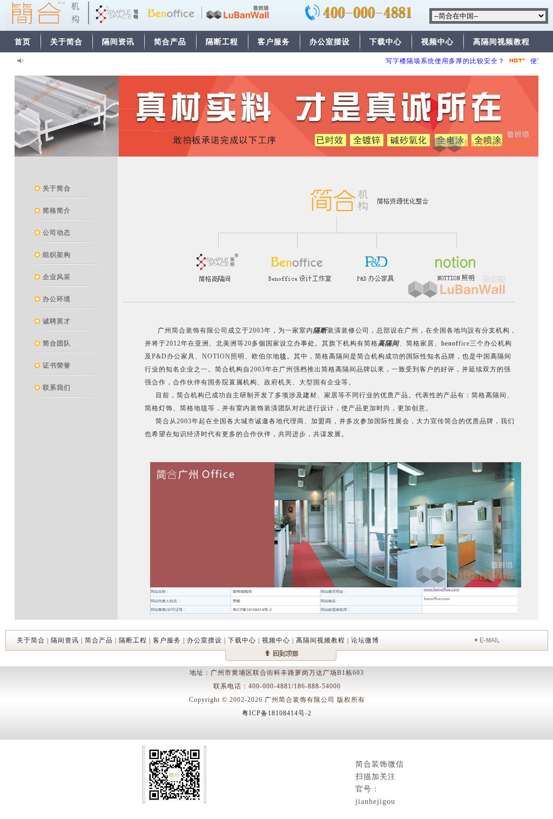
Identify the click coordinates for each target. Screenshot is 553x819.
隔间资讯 (118, 42)
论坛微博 (365, 640)
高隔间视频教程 (501, 42)
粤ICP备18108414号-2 (277, 713)
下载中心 (385, 42)
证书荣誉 (57, 365)
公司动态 (57, 232)
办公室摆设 (329, 42)
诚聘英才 (57, 321)
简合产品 (170, 42)
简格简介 (57, 210)
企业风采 (57, 277)
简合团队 (57, 343)
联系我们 (57, 387)
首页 (23, 42)
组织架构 (57, 255)
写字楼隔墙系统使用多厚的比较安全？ (437, 61)
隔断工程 (222, 42)
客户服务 (274, 42)
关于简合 (66, 42)
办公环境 (57, 299)
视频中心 (437, 42)
